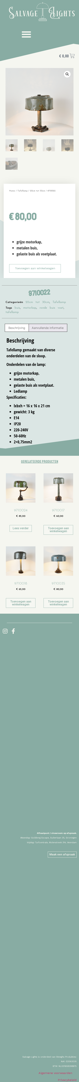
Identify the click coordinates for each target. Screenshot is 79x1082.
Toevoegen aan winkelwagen (35, 268)
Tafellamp (22, 191)
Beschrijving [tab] (16, 328)
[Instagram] (5, 631)
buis (17, 307)
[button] (26, 34)
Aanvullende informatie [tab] (48, 328)
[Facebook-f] (13, 631)
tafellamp (12, 312)
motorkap (29, 307)
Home (12, 191)
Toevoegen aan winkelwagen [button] (58, 530)
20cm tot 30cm (37, 191)
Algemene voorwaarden (55, 1073)
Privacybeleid (67, 1080)
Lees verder (21, 528)
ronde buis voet (52, 307)
